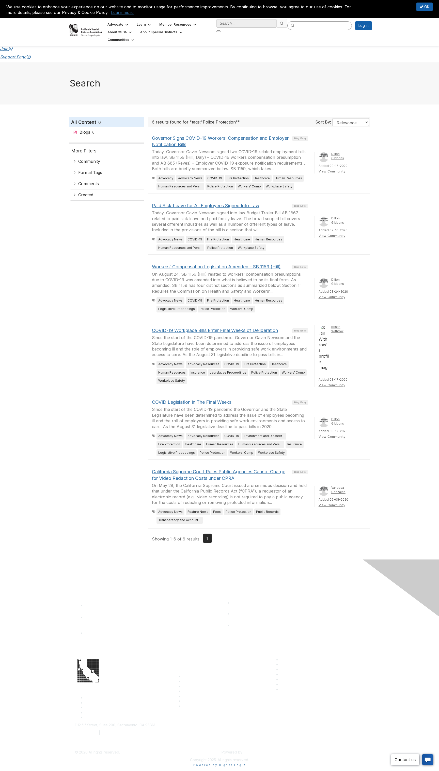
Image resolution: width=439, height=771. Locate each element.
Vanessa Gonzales (338, 490)
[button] (118, 24)
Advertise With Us (295, 664)
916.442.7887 (112, 732)
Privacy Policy (292, 689)
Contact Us (192, 676)
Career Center (292, 659)
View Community (332, 171)
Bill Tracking (193, 701)
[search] (282, 23)
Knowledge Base (197, 706)
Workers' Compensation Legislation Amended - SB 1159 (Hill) (216, 266)
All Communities (293, 679)
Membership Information (300, 674)
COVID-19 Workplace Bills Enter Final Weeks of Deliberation (215, 330)
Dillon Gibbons (337, 156)
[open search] (218, 31)
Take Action (193, 696)
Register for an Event (200, 691)
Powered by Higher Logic (219, 765)
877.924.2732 (86, 732)
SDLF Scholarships (198, 686)
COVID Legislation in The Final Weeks (191, 402)
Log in (363, 25)
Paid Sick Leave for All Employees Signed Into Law (205, 205)
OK (426, 7)
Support (189, 681)
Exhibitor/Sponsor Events (301, 669)
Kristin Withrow (337, 329)
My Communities (294, 684)
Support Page (13, 56)
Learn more (122, 12)
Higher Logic (254, 752)
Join (4, 48)
